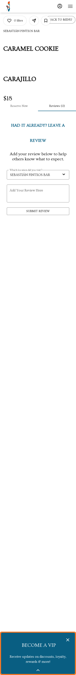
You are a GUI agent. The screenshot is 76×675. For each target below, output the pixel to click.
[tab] (19, 106)
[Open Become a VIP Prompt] (38, 670)
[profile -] (59, 6)
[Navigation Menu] (70, 6)
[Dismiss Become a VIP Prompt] (68, 640)
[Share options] (34, 20)
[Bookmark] (45, 20)
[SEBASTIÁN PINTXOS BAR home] (13, 6)
